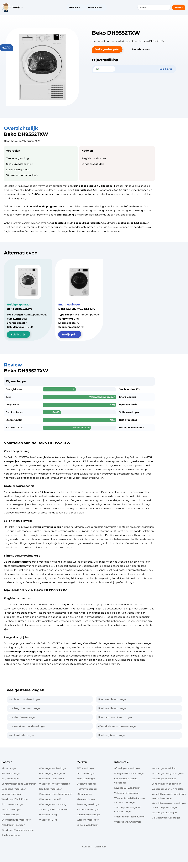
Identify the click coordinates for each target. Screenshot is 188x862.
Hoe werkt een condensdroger (27, 726)
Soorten (6, 762)
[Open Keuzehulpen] (103, 7)
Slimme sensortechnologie (22, 175)
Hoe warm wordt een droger (115, 717)
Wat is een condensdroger (24, 699)
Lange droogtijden (93, 164)
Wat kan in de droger (21, 735)
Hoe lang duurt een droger (25, 708)
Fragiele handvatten (94, 158)
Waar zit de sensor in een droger (117, 726)
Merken (82, 762)
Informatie (121, 762)
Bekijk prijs (18, 334)
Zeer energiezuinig (17, 158)
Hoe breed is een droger (112, 708)
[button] (107, 49)
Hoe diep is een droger (22, 717)
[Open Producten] (82, 7)
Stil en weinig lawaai (18, 169)
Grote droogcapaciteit (19, 164)
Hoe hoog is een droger (112, 735)
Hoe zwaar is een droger (112, 699)
